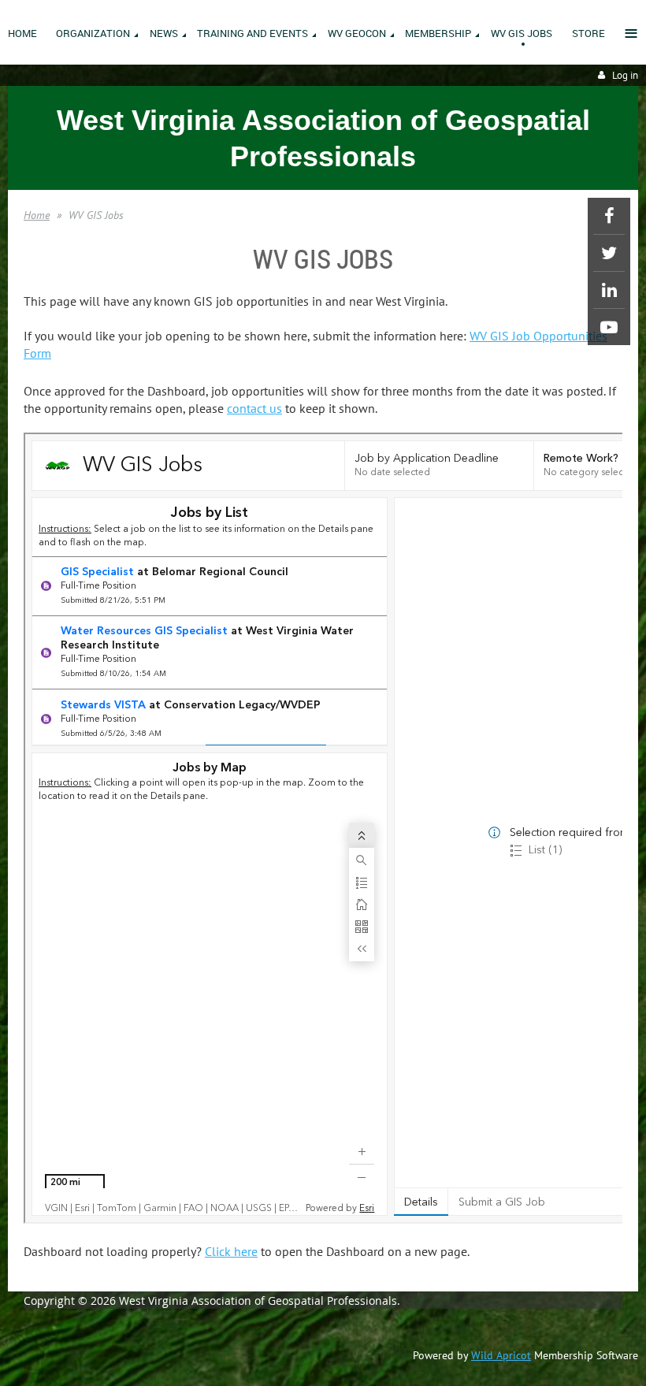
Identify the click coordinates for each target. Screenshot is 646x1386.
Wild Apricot (501, 1355)
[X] (609, 253)
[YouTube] (609, 327)
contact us (254, 408)
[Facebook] (609, 216)
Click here (231, 1251)
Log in (625, 75)
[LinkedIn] (609, 290)
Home (37, 215)
